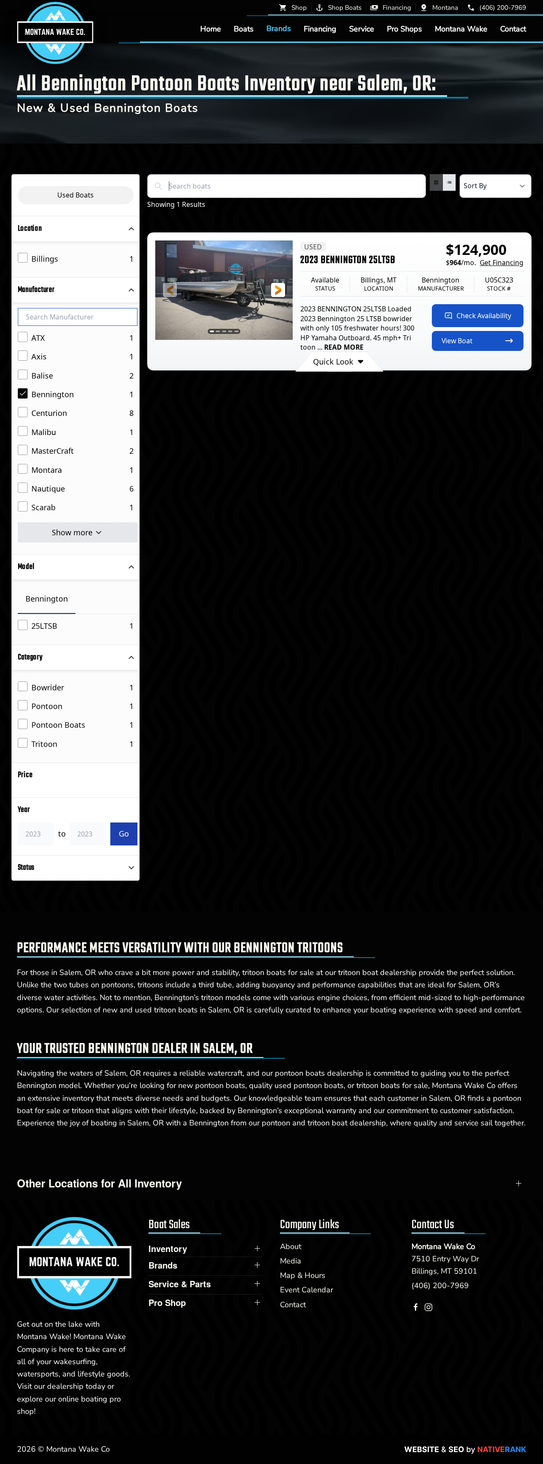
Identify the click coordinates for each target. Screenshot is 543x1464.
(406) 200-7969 (440, 1285)
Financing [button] (320, 28)
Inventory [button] (167, 1249)
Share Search (506, 206)
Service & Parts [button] (179, 1284)
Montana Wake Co (443, 1246)
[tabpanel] (77, 626)
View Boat (457, 340)
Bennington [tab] (46, 599)
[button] (170, 290)
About (290, 1246)
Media (290, 1261)
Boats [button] (244, 28)
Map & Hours (302, 1275)
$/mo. (484, 262)
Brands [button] (278, 28)
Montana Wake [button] (461, 28)
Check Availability (483, 315)
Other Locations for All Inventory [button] (99, 1183)
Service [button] (361, 28)
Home (210, 28)
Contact (513, 28)
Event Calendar (306, 1290)
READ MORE (344, 347)
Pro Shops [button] (404, 28)
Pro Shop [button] (167, 1303)
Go (124, 833)
